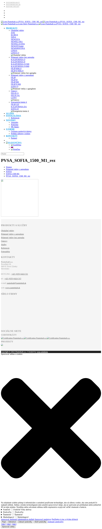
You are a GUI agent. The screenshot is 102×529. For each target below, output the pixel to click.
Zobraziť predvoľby (25, 522)
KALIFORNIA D (18, 62)
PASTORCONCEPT (12, 6)
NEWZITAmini (17, 46)
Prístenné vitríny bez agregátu (22, 57)
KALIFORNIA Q (18, 59)
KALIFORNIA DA (19, 107)
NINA (13, 37)
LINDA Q (15, 53)
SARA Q (14, 86)
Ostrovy (14, 91)
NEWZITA (15, 39)
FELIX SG (15, 95)
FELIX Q (15, 93)
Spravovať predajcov (43, 519)
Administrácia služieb (25, 519)
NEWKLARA (17, 42)
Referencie (5, 248)
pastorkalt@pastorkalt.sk (16, 283)
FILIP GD (15, 104)
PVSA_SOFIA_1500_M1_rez (18, 176)
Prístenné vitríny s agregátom (22, 75)
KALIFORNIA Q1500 (20, 64)
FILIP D (14, 80)
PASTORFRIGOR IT (13, 2)
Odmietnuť (12, 522)
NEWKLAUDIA (18, 44)
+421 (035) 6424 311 (19, 274)
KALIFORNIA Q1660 (20, 66)
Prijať (4, 522)
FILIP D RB (16, 84)
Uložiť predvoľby (40, 522)
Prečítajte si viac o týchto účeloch (65, 519)
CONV (14, 98)
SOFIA (9, 171)
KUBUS (14, 35)
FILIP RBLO (16, 68)
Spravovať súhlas (8, 527)
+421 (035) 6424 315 (12, 279)
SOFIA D (15, 109)
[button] (51, 500)
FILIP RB (15, 82)
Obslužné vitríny (17, 30)
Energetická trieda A (19, 102)
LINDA (14, 51)
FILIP (13, 77)
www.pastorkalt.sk (12, 288)
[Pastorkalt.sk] (42, 23)
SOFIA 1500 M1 (12, 174)
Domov (9, 167)
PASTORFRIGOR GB (13, 4)
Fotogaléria (5, 252)
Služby (3, 245)
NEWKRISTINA (18, 48)
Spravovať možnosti (9, 519)
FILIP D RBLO (17, 71)
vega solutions (42, 352)
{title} (3, 524)
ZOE (13, 33)
